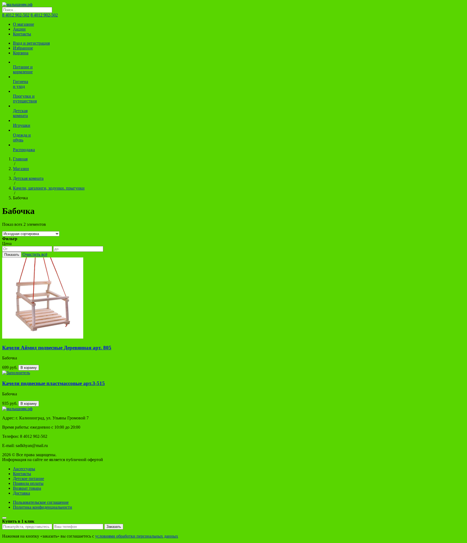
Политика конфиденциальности (42, 507)
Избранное (23, 48)
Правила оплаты (28, 483)
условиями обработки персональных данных (136, 536)
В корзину (29, 368)
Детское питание (28, 478)
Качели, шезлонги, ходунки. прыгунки (49, 188)
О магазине (23, 24)
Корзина (20, 53)
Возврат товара (27, 488)
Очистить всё (34, 254)
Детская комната (28, 178)
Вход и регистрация (31, 43)
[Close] (4, 518)
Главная (20, 159)
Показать (11, 255)
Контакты (22, 34)
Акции (19, 29)
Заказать (113, 527)
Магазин (21, 168)
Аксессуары (24, 468)
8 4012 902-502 (15, 15)
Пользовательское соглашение (41, 502)
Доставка (21, 493)
